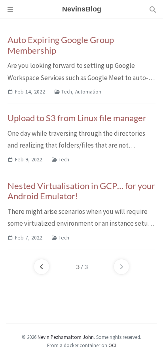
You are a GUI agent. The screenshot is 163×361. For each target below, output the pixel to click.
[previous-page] (41, 267)
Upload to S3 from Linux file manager (77, 117)
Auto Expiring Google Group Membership (61, 45)
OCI (112, 345)
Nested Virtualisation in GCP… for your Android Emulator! (81, 191)
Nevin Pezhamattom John (66, 337)
